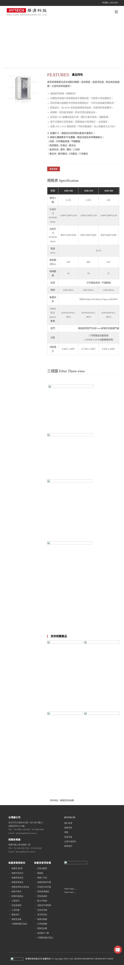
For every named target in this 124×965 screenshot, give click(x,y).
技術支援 (68, 837)
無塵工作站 (42, 877)
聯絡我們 (68, 846)
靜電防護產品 (17, 896)
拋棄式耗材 (16, 891)
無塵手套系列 (17, 873)
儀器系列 (15, 914)
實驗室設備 (16, 919)
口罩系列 (15, 901)
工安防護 (15, 910)
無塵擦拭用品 (17, 877)
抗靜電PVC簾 (43, 933)
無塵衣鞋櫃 (42, 919)
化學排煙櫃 (42, 924)
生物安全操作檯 (44, 887)
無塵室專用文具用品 (20, 887)
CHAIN (110, 959)
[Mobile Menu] (116, 12)
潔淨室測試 (42, 914)
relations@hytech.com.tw (26, 833)
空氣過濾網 (16, 905)
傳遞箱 (40, 873)
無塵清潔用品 (17, 882)
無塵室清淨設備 (67, 800)
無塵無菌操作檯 (44, 882)
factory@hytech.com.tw (25, 852)
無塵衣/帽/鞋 (17, 868)
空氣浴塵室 (42, 868)
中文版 (105, 3)
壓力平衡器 (42, 901)
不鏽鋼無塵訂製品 (19, 924)
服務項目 (68, 828)
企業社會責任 (70, 841)
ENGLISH (114, 3)
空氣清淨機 (42, 910)
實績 (66, 832)
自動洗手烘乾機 (44, 905)
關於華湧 (68, 823)
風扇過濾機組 (43, 891)
